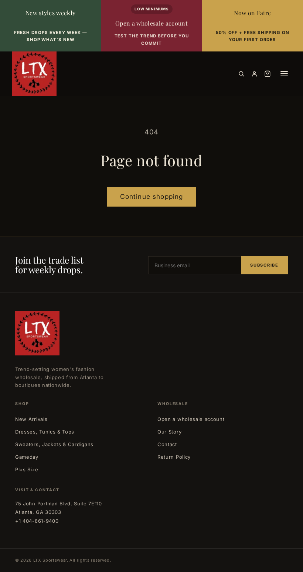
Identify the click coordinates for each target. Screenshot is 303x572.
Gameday (26, 457)
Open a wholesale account (191, 419)
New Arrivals (31, 419)
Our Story (169, 432)
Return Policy (174, 457)
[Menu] (284, 73)
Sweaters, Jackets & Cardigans (54, 444)
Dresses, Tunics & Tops (44, 432)
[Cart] (267, 73)
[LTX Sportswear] (34, 73)
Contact (167, 444)
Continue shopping (151, 196)
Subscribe (264, 265)
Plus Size (26, 469)
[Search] (241, 73)
